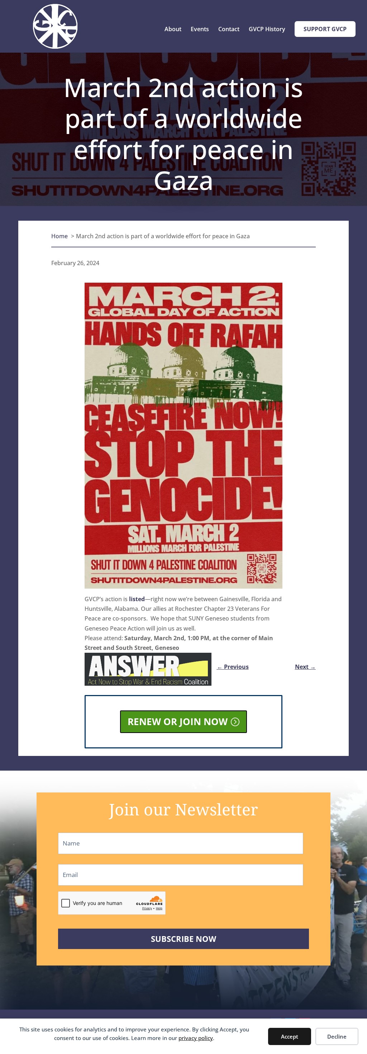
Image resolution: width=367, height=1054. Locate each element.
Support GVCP (325, 29)
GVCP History (267, 30)
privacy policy (195, 1037)
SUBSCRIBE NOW (183, 938)
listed (137, 599)
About (173, 30)
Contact (228, 30)
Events (200, 30)
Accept (289, 1036)
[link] (184, 458)
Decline (337, 1036)
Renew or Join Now (178, 721)
